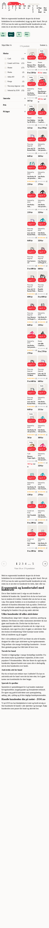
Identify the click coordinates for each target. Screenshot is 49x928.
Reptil (16, 6)
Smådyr (9, 6)
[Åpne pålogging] (4, 4)
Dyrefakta (45, 10)
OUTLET (33, 7)
